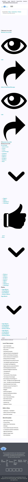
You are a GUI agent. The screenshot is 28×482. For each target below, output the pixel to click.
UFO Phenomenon (7, 387)
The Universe (6, 373)
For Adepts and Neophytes (9, 364)
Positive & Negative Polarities (10, 369)
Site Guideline (3, 461)
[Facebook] (7, 470)
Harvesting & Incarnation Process (11, 360)
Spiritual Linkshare (20, 461)
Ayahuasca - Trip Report (9, 410)
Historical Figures (8, 391)
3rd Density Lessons (8, 351)
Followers (6, 201)
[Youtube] (17, 470)
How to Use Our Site (7, 463)
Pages (5, 198)
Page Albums (5, 289)
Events (4, 159)
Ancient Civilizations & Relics (10, 393)
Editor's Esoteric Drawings (9, 412)
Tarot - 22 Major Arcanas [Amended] (12, 382)
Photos (4, 155)
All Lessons (6, 349)
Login (9, 1)
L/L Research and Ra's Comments (11, 429)
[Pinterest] (14, 470)
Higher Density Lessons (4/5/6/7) (11, 366)
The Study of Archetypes (9, 376)
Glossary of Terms (8, 404)
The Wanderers (7, 371)
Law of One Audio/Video (9, 396)
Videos (4, 156)
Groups (4, 158)
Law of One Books (7, 345)
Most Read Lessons (8, 398)
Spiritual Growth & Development (11, 353)
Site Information (7, 400)
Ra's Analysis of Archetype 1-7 (10, 378)
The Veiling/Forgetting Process (11, 362)
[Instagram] (20, 470)
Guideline (4, 1)
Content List (6, 402)
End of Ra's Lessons (8, 414)
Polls (4, 200)
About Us (13, 1)
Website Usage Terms (8, 433)
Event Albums (5, 292)
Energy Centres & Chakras (9, 358)
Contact (25, 1)
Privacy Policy (7, 422)
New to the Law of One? (9, 347)
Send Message (11, 87)
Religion (5, 389)
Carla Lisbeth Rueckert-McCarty (11, 427)
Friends (4, 153)
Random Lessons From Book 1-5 (10, 386)
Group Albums (5, 291)
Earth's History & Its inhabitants (11, 356)
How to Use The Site (8, 420)
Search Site (19, 1)
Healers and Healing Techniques (11, 355)
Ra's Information (7, 395)
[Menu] (11, 6)
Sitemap (5, 425)
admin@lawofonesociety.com (10, 2)
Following (6, 203)
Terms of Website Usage (15, 462)
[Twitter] (10, 470)
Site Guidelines (7, 435)
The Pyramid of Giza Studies (10, 375)
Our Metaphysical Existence (10, 367)
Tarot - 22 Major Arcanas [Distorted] (12, 380)
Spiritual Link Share (8, 431)
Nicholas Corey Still (6, 32)
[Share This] (14, 73)
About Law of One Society (9, 424)
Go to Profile (4, 145)
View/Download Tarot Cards (10, 384)
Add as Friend (4, 87)
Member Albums (6, 294)
